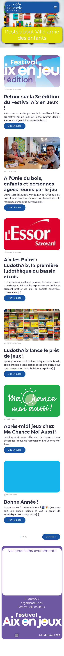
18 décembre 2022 (12, 252)
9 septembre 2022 (12, 343)
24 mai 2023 (10, 171)
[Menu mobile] (55, 7)
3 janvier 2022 (10, 495)
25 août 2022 (10, 419)
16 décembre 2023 (12, 89)
